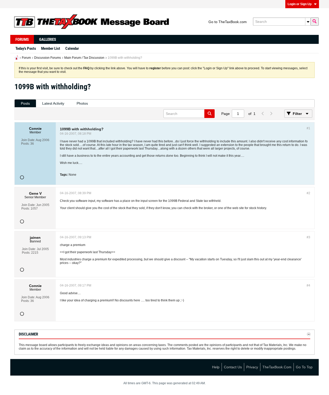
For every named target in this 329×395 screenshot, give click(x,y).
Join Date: (28, 140)
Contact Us (233, 367)
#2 (308, 193)
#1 (308, 128)
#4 (308, 285)
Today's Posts (25, 48)
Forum (26, 58)
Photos (82, 103)
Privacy (252, 367)
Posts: (25, 143)
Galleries (47, 39)
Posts (25, 103)
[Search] (314, 21)
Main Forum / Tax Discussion (84, 58)
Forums (22, 39)
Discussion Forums (47, 58)
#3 (308, 237)
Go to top (304, 367)
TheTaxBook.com (276, 367)
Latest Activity (53, 103)
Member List (50, 48)
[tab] (25, 103)
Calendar (72, 48)
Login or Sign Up (300, 4)
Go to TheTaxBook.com (227, 22)
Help (216, 367)
